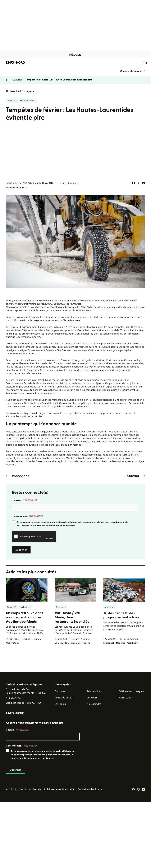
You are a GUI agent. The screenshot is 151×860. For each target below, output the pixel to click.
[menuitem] (132, 71)
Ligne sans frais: (24, 702)
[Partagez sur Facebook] (133, 183)
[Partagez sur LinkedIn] (143, 183)
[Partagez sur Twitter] (138, 183)
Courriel (24, 500)
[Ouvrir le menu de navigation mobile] (144, 62)
